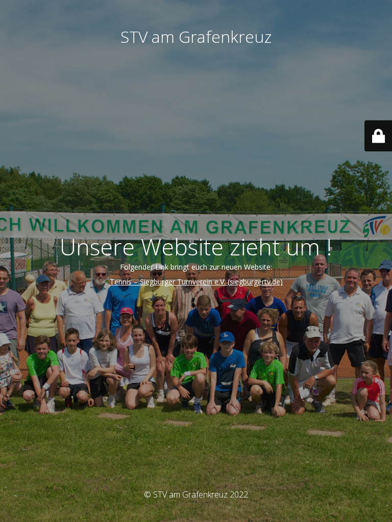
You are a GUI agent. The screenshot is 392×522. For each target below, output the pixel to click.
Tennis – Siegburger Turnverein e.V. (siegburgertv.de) (196, 281)
